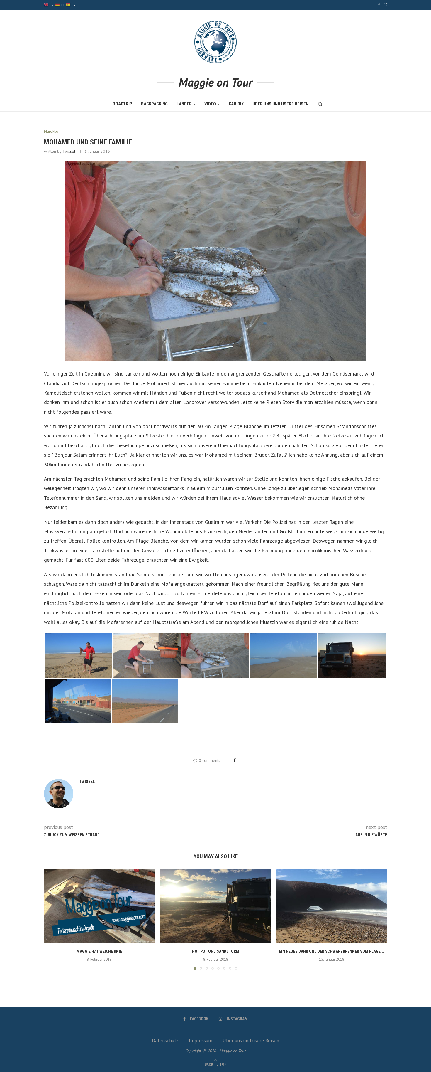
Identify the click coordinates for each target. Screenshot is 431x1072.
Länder (184, 104)
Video (210, 104)
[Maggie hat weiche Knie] (99, 906)
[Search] (320, 104)
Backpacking (154, 104)
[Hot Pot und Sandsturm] (215, 906)
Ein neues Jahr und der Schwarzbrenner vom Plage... (331, 951)
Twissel (68, 151)
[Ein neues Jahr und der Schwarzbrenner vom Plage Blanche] (331, 906)
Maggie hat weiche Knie (99, 951)
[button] (52, 919)
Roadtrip (122, 104)
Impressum (200, 1040)
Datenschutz (165, 1040)
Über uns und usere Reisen (280, 104)
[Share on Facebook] (234, 760)
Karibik (236, 104)
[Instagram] (385, 4)
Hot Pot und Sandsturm (215, 951)
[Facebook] (379, 4)
